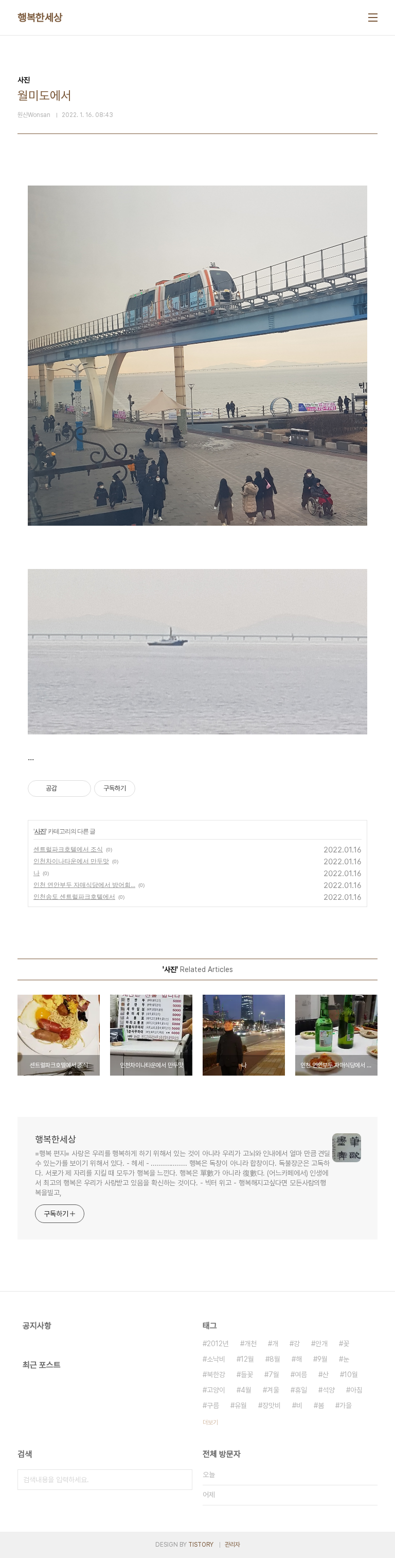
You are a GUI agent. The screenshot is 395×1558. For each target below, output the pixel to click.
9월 (322, 1359)
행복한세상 (40, 17)
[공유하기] (66, 788)
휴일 (301, 1390)
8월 (275, 1359)
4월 (246, 1390)
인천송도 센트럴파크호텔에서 (74, 896)
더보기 (210, 1422)
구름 (213, 1405)
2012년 (218, 1343)
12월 (247, 1359)
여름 (301, 1374)
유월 (241, 1405)
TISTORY (200, 1544)
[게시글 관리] (79, 788)
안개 (321, 1343)
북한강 (216, 1374)
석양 (328, 1390)
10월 (351, 1374)
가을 (345, 1405)
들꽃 (247, 1374)
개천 (250, 1343)
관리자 (232, 1544)
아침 (356, 1390)
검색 (182, 1479)
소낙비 (216, 1359)
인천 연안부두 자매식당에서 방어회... (84, 885)
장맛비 (271, 1405)
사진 (40, 831)
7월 (273, 1374)
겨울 (273, 1390)
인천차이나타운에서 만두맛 (71, 861)
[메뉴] (373, 17)
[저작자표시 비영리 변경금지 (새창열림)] (149, 788)
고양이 (216, 1390)
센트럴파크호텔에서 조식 (68, 849)
